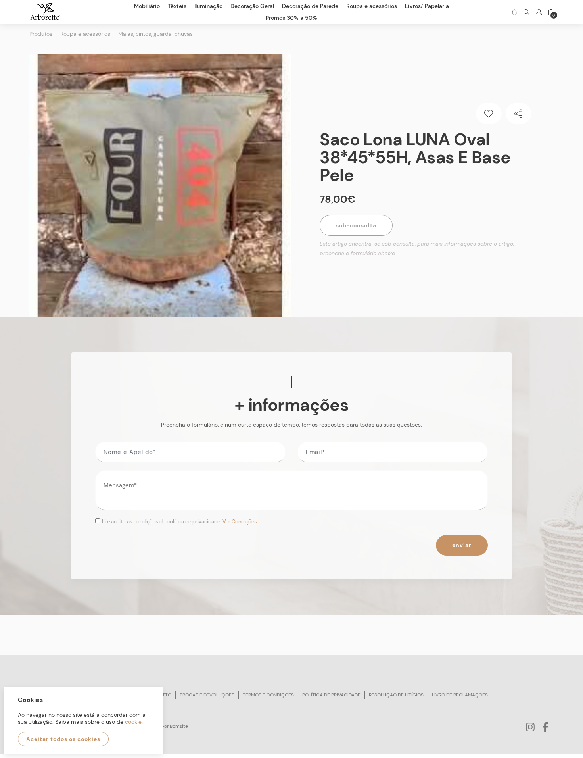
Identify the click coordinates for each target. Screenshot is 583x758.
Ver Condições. (240, 521)
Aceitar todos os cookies (63, 739)
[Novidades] (514, 12)
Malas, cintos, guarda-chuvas (155, 33)
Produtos (40, 33)
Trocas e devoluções (207, 695)
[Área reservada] (539, 12)
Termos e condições (268, 695)
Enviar (462, 545)
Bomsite (179, 726)
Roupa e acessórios (85, 33)
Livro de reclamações (460, 695)
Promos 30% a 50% (291, 17)
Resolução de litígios (396, 695)
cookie (133, 721)
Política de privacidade (331, 695)
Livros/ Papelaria (427, 6)
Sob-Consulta (356, 225)
